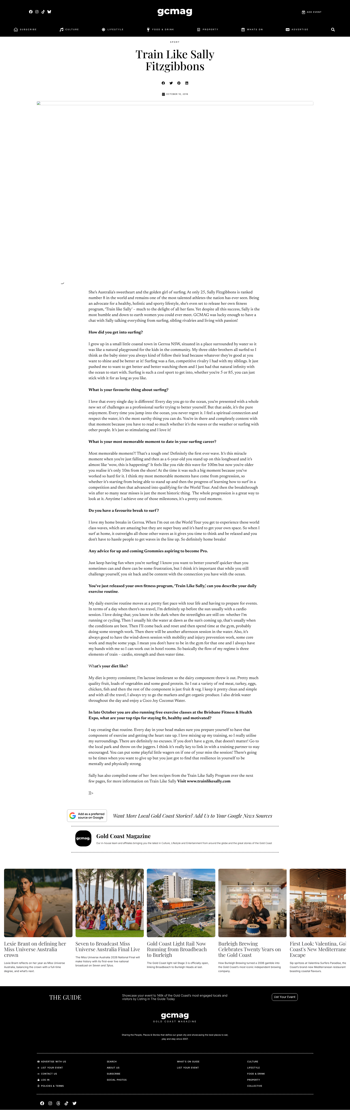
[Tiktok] (43, 11)
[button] (163, 83)
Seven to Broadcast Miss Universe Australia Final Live (108, 946)
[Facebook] (30, 11)
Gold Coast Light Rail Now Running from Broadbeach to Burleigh (177, 949)
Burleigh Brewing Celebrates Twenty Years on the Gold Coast (249, 949)
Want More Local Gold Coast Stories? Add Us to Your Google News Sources (192, 815)
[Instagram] (36, 11)
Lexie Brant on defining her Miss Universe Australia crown (35, 949)
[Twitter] (74, 1103)
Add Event (314, 12)
